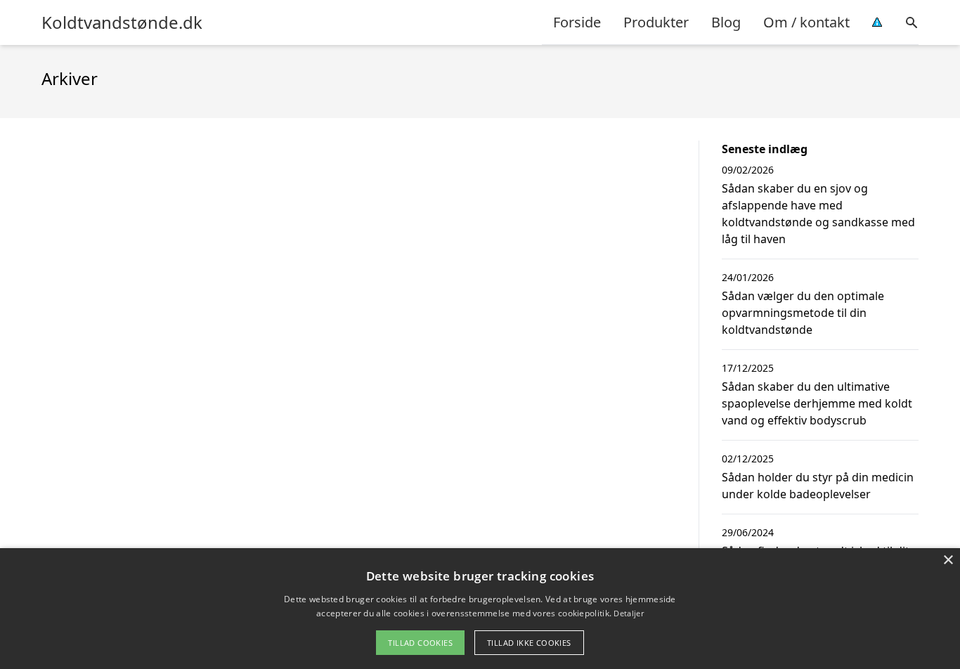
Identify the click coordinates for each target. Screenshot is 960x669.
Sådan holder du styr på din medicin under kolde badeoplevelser (818, 485)
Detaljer (628, 613)
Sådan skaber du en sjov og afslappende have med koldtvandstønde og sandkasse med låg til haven (818, 214)
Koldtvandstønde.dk (121, 22)
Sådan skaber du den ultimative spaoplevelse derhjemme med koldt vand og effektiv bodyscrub (817, 403)
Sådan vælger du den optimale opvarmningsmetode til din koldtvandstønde (803, 312)
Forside (577, 22)
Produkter (656, 22)
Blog (726, 22)
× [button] (947, 560)
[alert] (480, 608)
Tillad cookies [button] (420, 642)
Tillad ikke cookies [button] (529, 642)
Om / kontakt (806, 22)
